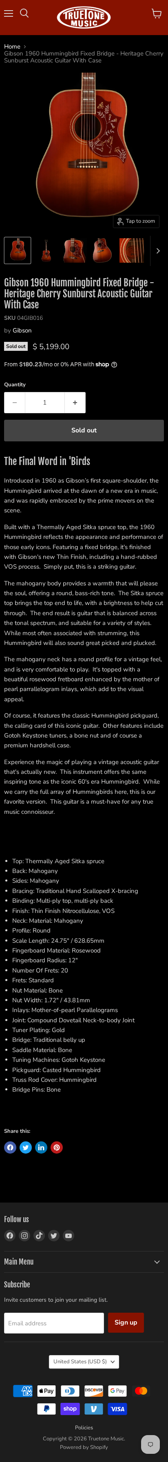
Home (12, 46)
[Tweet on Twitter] (26, 1147)
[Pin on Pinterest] (57, 1147)
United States (80, 1361)
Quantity (15, 385)
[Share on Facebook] (10, 1147)
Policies (84, 1427)
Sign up (126, 1322)
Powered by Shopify (84, 1447)
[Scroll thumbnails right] (156, 251)
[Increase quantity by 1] (75, 402)
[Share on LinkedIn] (41, 1147)
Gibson (22, 330)
